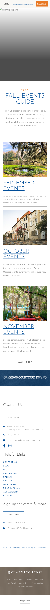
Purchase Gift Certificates (18, 528)
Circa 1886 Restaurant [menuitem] (25, 587)
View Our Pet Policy (16, 522)
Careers (8, 481)
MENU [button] (6, 4)
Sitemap (8, 495)
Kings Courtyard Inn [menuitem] (14, 579)
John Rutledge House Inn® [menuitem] (16, 583)
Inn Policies (9, 484)
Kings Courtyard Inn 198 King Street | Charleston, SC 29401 (23, 428)
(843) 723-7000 (14, 434)
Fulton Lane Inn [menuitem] (37, 583)
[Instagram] (10, 446)
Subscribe (13, 514)
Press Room (10, 473)
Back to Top (25, 362)
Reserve (41, 4)
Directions (14, 418)
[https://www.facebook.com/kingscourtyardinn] (4, 446)
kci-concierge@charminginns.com (22, 440)
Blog (6, 466)
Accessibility (11, 492)
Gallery (7, 477)
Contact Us (10, 462)
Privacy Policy (11, 488)
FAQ (5, 469)
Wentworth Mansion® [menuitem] (35, 579)
